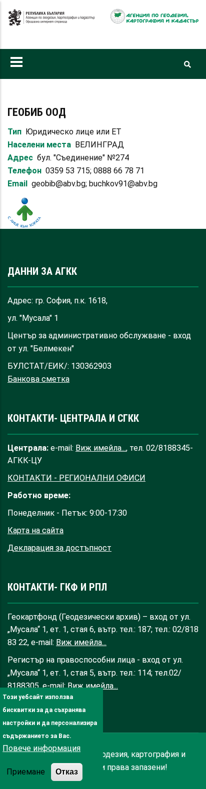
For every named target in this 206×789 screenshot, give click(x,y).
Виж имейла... (101, 448)
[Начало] (52, 22)
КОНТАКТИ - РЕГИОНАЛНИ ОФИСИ (77, 478)
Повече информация (41, 748)
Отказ (67, 771)
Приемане (25, 772)
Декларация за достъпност (60, 548)
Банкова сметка (39, 379)
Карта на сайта (36, 530)
